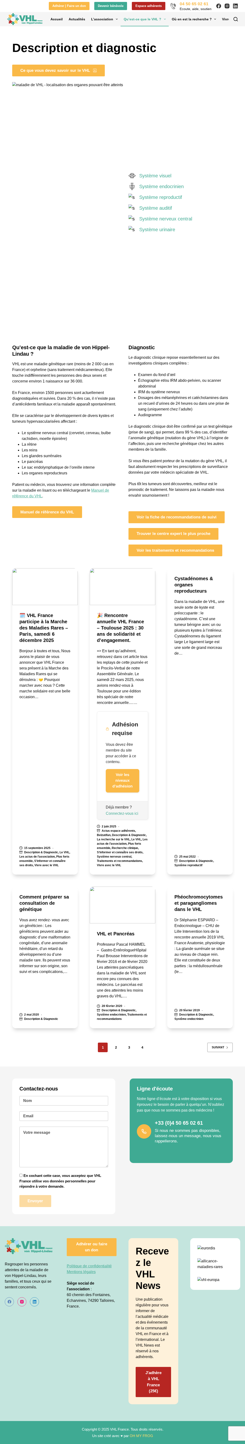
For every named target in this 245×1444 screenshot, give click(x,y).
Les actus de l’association (37, 856)
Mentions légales (81, 1272)
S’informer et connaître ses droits (120, 852)
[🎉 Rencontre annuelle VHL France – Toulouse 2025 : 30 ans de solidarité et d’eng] (122, 586)
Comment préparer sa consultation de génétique (44, 903)
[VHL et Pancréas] (122, 905)
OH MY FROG (141, 1436)
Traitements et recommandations (119, 861)
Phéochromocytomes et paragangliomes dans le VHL (198, 903)
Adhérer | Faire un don (69, 6)
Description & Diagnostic (41, 852)
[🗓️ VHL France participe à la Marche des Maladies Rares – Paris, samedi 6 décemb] (45, 586)
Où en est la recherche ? (192, 19)
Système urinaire (157, 229)
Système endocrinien (161, 186)
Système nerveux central (165, 218)
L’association (102, 19)
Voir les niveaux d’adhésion (122, 780)
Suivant (218, 1047)
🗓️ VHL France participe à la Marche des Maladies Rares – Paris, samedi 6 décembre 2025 (43, 628)
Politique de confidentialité (89, 1266)
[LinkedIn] (235, 6)
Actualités (77, 19)
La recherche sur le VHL (113, 839)
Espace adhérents (148, 6)
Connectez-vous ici (122, 813)
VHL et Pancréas (115, 933)
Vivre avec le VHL (46, 865)
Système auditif (155, 208)
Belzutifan (104, 835)
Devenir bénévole (110, 6)
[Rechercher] (236, 19)
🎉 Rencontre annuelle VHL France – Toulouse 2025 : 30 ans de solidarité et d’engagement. (120, 628)
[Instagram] (227, 6)
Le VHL (64, 852)
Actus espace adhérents (118, 830)
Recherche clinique (125, 848)
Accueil (56, 19)
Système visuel (155, 175)
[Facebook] (218, 6)
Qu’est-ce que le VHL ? (142, 19)
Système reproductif (160, 197)
